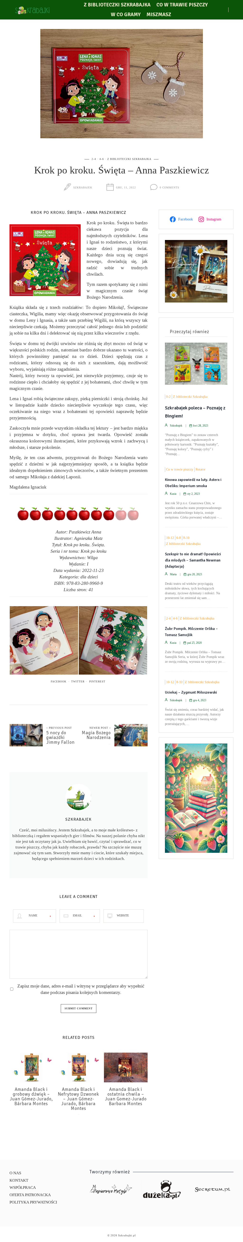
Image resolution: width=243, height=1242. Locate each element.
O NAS (15, 1173)
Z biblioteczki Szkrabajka (117, 5)
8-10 (186, 538)
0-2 (168, 396)
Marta (173, 574)
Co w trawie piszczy (182, 5)
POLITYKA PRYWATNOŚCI (33, 1202)
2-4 (94, 159)
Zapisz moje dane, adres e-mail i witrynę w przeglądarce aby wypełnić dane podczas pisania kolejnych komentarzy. (80, 989)
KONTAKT (18, 1180)
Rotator (201, 469)
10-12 (170, 538)
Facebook (58, 681)
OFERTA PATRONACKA (30, 1195)
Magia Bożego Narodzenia (96, 735)
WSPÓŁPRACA (22, 1187)
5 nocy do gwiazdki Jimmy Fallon (60, 737)
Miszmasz (158, 14)
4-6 (101, 159)
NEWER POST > (100, 727)
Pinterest (97, 681)
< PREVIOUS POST (59, 727)
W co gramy (125, 14)
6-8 (178, 538)
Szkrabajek (82, 187)
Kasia (173, 493)
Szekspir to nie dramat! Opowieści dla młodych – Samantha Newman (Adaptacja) (193, 560)
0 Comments (169, 187)
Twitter (77, 681)
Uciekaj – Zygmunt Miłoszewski (191, 692)
